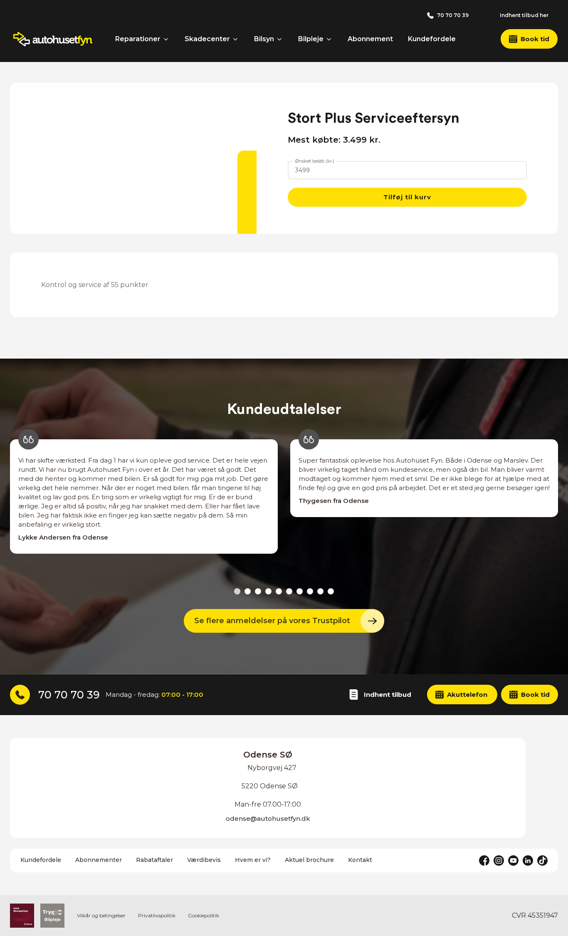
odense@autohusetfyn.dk (268, 818)
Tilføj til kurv (407, 197)
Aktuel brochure (309, 860)
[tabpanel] (144, 505)
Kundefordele (40, 860)
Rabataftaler (154, 860)
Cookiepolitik (203, 915)
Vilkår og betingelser (101, 915)
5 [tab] (279, 591)
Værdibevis (204, 860)
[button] (529, 39)
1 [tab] (237, 591)
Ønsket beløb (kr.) (314, 161)
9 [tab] (320, 591)
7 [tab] (299, 591)
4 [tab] (268, 591)
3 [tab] (258, 591)
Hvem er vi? (253, 860)
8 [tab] (310, 591)
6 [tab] (289, 591)
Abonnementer (98, 860)
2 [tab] (247, 591)
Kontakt (360, 860)
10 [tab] (331, 591)
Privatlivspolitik (156, 915)
